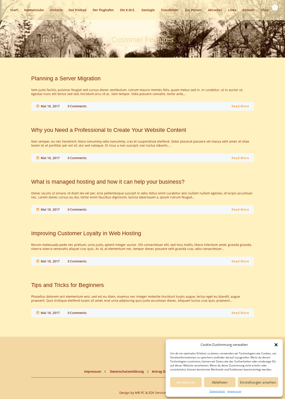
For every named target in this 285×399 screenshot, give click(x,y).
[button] (276, 345)
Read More (240, 106)
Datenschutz (217, 391)
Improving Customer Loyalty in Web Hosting (86, 233)
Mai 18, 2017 (50, 106)
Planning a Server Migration (66, 78)
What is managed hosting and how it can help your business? (108, 182)
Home (120, 48)
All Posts (134, 48)
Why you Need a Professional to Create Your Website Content (108, 130)
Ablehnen (219, 382)
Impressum (234, 391)
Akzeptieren (185, 382)
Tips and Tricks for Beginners (67, 285)
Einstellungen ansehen (258, 382)
